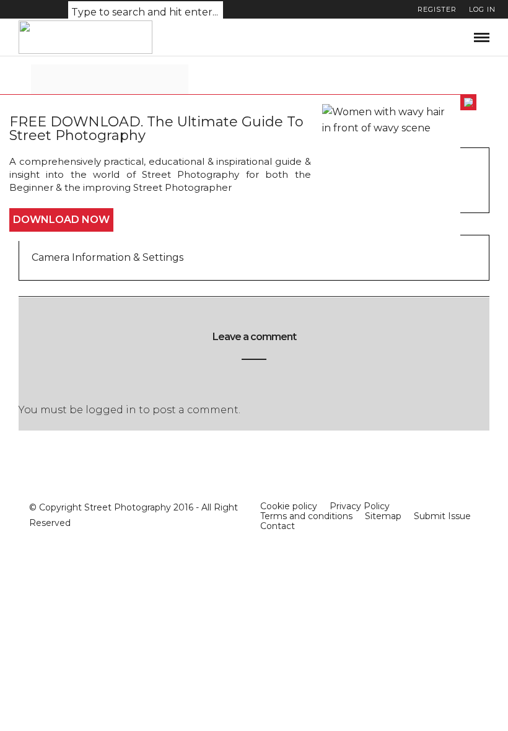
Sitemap (383, 516)
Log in (482, 9)
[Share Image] (166, 90)
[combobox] (145, 12)
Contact (277, 526)
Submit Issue (442, 516)
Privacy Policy (360, 506)
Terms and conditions (306, 516)
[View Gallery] (115, 90)
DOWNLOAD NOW (61, 219)
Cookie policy (288, 506)
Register (437, 9)
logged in (110, 410)
